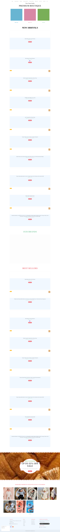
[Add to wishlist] (32, 41)
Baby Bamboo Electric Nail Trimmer (30, 38)
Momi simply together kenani (30, 195)
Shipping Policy (33, 523)
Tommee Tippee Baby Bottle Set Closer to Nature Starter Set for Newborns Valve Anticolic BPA (30, 176)
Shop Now (30, 471)
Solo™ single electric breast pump (30, 117)
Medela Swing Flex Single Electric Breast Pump (30, 338)
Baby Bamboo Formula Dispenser (30, 58)
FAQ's (24, 523)
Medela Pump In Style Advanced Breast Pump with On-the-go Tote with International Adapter (30, 156)
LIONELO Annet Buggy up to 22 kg (30, 97)
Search (24, 524)
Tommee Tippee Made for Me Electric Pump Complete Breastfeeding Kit (30, 377)
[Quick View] (27, 41)
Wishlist (24, 525)
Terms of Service (33, 524)
